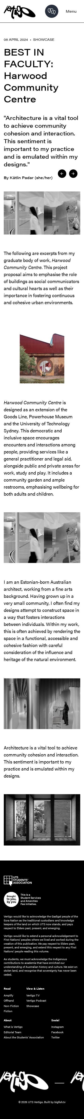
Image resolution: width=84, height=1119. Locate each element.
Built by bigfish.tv (55, 1102)
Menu (71, 11)
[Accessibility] (51, 11)
